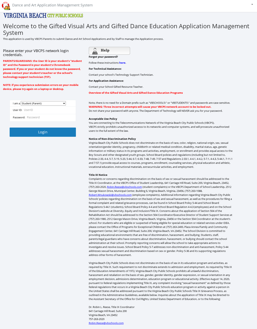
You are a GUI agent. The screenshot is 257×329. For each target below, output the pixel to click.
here (122, 62)
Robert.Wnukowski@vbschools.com (110, 195)
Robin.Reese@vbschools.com (124, 187)
